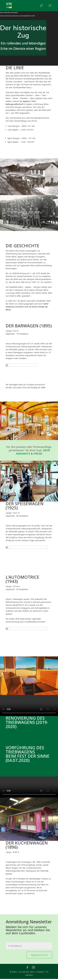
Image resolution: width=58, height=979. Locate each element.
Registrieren (39, 955)
